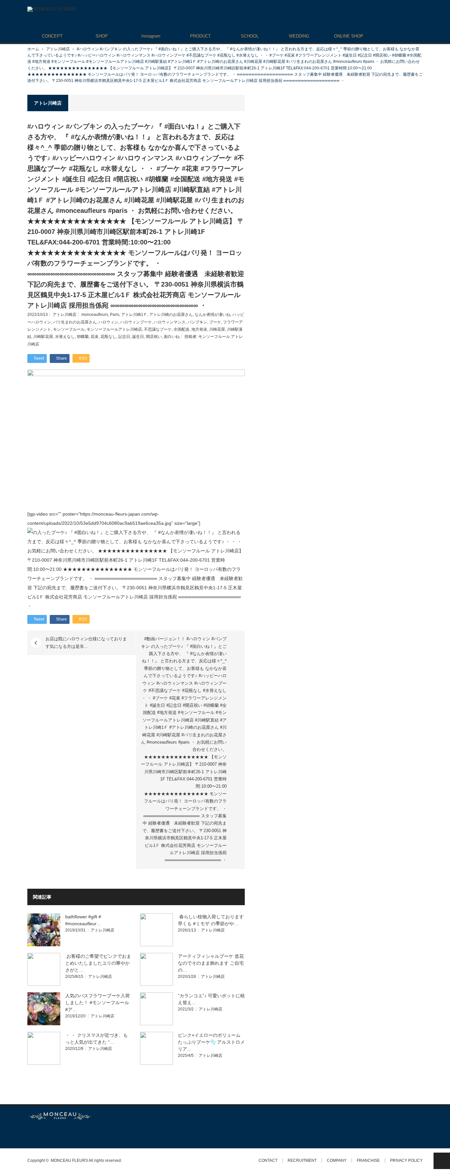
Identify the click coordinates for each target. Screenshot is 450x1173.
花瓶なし (108, 336)
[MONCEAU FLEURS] (51, 9)
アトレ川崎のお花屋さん (171, 314)
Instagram (150, 36)
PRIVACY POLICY (406, 1160)
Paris (114, 314)
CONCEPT (52, 36)
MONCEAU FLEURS (69, 1160)
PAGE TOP (442, 1161)
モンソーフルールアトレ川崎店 (114, 329)
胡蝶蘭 (83, 336)
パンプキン (197, 322)
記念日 (124, 336)
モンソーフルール (69, 329)
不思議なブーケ (158, 329)
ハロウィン (108, 322)
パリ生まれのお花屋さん (75, 322)
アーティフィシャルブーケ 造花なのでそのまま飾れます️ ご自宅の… (211, 963)
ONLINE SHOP (348, 36)
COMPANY (337, 1160)
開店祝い (154, 336)
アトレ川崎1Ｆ (134, 314)
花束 (94, 336)
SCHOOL (250, 36)
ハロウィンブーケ (136, 322)
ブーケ (215, 322)
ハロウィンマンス (169, 322)
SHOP (102, 36)
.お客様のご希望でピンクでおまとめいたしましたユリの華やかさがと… (98, 963)
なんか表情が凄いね (212, 314)
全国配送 (181, 329)
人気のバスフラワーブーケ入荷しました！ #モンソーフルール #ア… (97, 1002)
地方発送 (199, 329)
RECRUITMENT (302, 1160)
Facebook (42, 1134)
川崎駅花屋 (43, 336)
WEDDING (299, 36)
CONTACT (268, 1160)
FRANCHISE (368, 1160)
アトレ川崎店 (58, 49)
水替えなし (65, 336)
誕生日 (138, 336)
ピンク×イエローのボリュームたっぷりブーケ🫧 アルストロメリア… (211, 1042)
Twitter (30, 1134)
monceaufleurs (94, 314)
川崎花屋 (217, 329)
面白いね (172, 336)
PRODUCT (200, 36)
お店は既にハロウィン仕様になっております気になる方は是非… (86, 642)
